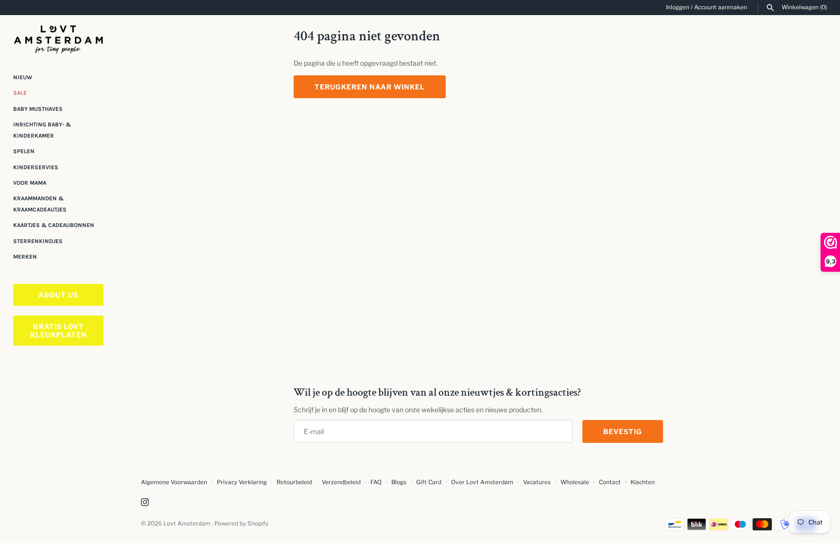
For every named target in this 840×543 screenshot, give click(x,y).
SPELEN (24, 151)
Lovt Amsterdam (187, 523)
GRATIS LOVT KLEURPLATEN (58, 330)
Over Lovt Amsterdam (482, 482)
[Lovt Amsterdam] (58, 37)
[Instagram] (145, 503)
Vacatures (537, 482)
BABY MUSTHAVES (38, 108)
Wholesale (574, 482)
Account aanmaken (720, 7)
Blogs (399, 482)
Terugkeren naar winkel (370, 87)
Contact (610, 482)
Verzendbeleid (341, 482)
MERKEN (25, 256)
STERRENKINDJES (38, 241)
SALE (20, 92)
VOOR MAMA (29, 182)
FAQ (376, 482)
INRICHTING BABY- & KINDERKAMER (42, 130)
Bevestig (622, 431)
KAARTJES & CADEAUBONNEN (53, 225)
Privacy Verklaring (242, 482)
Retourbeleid (294, 482)
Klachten (642, 482)
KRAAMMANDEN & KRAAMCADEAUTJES (40, 203)
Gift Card (428, 482)
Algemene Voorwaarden (175, 482)
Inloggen (677, 7)
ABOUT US (58, 295)
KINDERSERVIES (35, 167)
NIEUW (22, 77)
